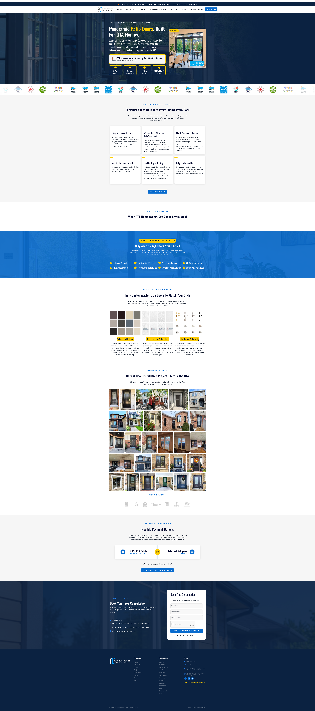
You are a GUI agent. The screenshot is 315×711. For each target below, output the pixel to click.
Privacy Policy (191, 707)
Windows (128, 9)
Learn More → (193, 4)
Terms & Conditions (200, 707)
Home (119, 9)
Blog (135, 680)
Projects (136, 670)
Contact (184, 9)
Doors (140, 9)
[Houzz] (192, 678)
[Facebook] (185, 678)
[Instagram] (189, 678)
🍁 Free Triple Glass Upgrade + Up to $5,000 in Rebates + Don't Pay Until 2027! (152, 4)
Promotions (138, 672)
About (172, 9)
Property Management (157, 9)
